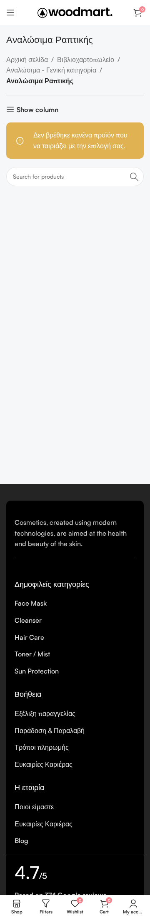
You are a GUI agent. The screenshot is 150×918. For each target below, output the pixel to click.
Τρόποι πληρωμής (42, 747)
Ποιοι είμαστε (34, 807)
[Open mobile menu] (10, 12)
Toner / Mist (32, 654)
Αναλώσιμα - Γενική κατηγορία (51, 70)
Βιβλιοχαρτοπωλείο (85, 59)
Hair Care (29, 637)
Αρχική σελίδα (27, 59)
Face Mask (31, 603)
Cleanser (28, 620)
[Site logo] (75, 11)
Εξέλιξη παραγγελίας (45, 713)
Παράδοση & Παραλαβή (50, 730)
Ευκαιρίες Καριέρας (43, 764)
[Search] (134, 176)
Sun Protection (37, 671)
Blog (21, 840)
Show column (37, 109)
